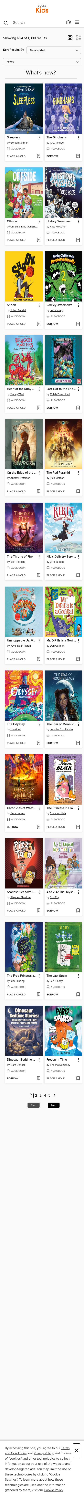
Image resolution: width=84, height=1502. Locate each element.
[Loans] (69, 23)
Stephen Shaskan (20, 897)
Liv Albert (15, 729)
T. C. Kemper (57, 142)
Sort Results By (13, 50)
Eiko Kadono (57, 562)
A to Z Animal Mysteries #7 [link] (61, 892)
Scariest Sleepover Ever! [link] (22, 892)
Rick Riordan (57, 478)
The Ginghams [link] (56, 137)
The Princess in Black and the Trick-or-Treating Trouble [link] (61, 808)
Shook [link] (11, 305)
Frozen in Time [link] (56, 1060)
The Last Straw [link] (56, 976)
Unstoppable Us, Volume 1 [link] (22, 641)
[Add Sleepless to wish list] (38, 156)
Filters (10, 62)
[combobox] (33, 23)
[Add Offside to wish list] (38, 240)
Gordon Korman (19, 142)
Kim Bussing (17, 981)
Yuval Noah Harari (20, 645)
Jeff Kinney (56, 310)
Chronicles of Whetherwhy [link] (22, 808)
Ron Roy (54, 897)
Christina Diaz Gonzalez (24, 226)
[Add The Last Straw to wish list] (78, 994)
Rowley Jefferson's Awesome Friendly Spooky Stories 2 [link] (61, 305)
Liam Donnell (17, 1065)
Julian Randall (18, 310)
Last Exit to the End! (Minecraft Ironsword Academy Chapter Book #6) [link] (61, 389)
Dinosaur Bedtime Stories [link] (22, 1060)
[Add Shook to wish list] (38, 324)
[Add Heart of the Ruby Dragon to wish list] (38, 408)
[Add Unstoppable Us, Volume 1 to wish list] (38, 659)
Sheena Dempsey (60, 1065)
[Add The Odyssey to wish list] (38, 743)
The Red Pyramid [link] (58, 473)
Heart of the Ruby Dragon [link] (22, 389)
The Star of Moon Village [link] (61, 724)
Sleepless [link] (13, 137)
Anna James (17, 813)
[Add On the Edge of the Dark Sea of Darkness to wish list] (38, 491)
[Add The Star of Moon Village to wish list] (78, 743)
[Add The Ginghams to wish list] (78, 156)
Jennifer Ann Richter (61, 729)
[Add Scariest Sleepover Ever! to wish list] (38, 911)
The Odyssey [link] (16, 724)
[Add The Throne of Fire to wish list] (38, 575)
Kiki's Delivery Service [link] (61, 557)
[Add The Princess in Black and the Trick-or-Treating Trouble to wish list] (78, 827)
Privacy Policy (43, 1453)
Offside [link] (12, 221)
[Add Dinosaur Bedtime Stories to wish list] (38, 1078)
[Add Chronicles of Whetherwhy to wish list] (38, 827)
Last (53, 1105)
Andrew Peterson (20, 478)
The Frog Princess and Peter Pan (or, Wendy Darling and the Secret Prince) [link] (22, 976)
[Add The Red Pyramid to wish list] (78, 491)
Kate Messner (58, 226)
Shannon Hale (58, 813)
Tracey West (17, 394)
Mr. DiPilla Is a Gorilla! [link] (61, 641)
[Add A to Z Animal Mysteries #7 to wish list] (78, 911)
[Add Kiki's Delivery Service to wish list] (78, 575)
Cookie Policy (53, 1490)
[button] (70, 39)
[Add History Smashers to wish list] (78, 240)
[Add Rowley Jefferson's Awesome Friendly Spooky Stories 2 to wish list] (78, 324)
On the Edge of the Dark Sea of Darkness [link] (22, 473)
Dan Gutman (57, 645)
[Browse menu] (77, 22)
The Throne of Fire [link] (20, 557)
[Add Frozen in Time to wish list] (78, 1078)
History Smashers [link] (58, 221)
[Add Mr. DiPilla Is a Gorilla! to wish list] (78, 659)
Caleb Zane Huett (60, 394)
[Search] (6, 22)
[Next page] (54, 1095)
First (33, 1105)
